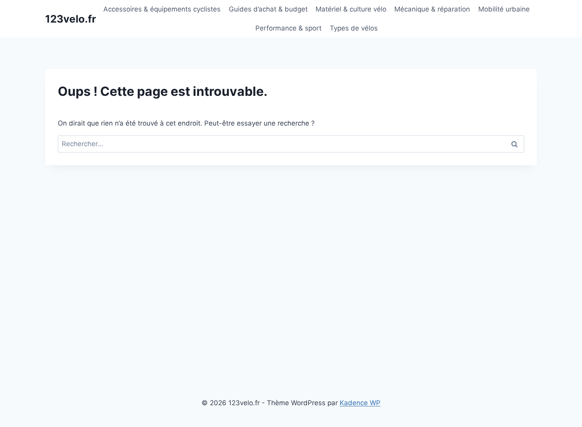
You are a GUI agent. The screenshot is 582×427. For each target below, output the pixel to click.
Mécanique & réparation (432, 9)
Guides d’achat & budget (268, 9)
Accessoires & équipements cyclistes (162, 9)
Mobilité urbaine (504, 9)
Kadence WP (360, 403)
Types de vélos (354, 28)
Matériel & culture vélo (351, 9)
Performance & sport (288, 28)
